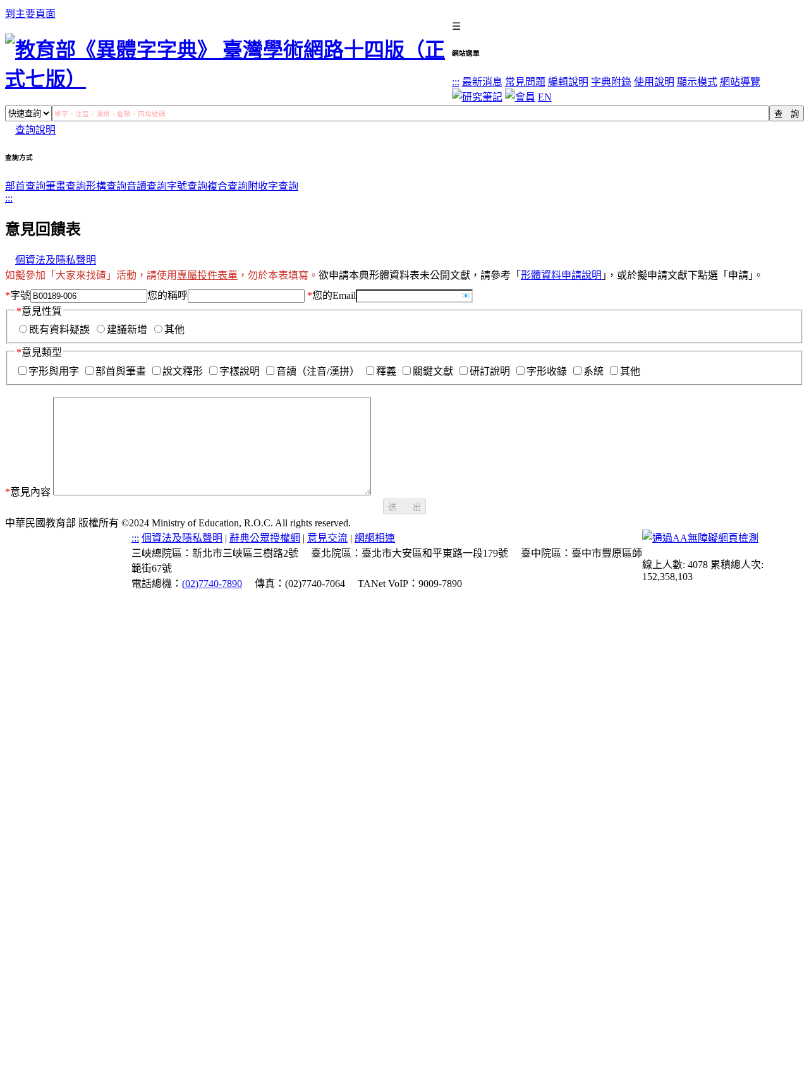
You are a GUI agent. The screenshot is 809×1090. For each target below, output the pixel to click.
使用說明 (654, 81)
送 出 (404, 507)
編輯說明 (568, 81)
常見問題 (525, 81)
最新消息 (482, 81)
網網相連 (375, 538)
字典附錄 (611, 81)
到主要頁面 (30, 13)
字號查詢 (187, 186)
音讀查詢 (146, 186)
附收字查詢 (273, 186)
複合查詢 (227, 186)
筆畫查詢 (66, 186)
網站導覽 (740, 81)
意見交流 (327, 538)
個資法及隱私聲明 (55, 260)
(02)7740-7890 (212, 583)
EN (545, 97)
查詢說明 (35, 129)
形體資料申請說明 (561, 275)
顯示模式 (697, 81)
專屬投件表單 (207, 275)
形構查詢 (106, 186)
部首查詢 (25, 186)
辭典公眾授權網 (264, 538)
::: (455, 81)
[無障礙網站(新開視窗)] (700, 538)
